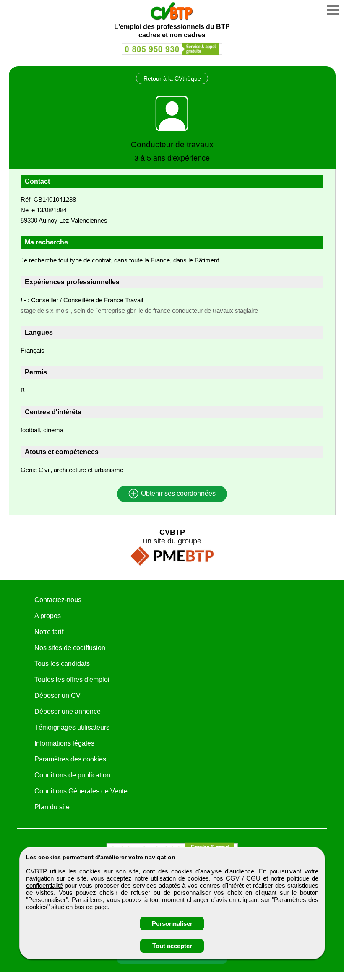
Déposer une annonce (67, 711)
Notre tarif (48, 631)
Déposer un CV (57, 695)
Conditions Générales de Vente (81, 791)
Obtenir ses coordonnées (177, 493)
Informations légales (64, 743)
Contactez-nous (57, 599)
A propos (47, 615)
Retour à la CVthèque (172, 78)
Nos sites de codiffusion (69, 647)
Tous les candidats (62, 663)
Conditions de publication (72, 775)
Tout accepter (172, 945)
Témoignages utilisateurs (71, 727)
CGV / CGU (243, 878)
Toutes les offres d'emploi (71, 679)
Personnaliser (172, 923)
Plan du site (52, 807)
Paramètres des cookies (70, 759)
